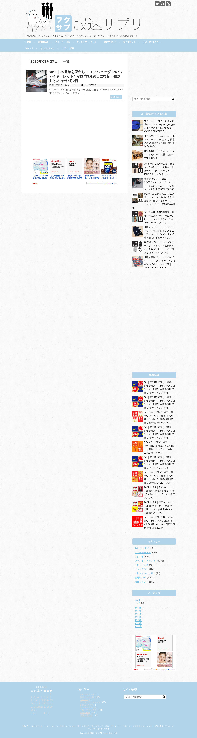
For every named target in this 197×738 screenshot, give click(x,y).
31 (35, 710)
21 (48, 703)
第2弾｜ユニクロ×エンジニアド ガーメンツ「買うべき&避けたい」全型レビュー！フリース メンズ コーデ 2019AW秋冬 (153, 201)
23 (32, 707)
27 (45, 707)
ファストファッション (87, 42)
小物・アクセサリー (152, 42)
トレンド (29, 48)
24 (35, 707)
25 (38, 707)
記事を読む (116, 97)
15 (51, 700)
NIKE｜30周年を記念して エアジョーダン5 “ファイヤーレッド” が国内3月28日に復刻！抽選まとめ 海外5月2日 (86, 76)
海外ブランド (129, 42)
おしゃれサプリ (47, 48)
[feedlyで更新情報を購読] (162, 3)
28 (48, 707)
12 (42, 700)
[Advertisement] (50, 131)
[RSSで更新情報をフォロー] (168, 3)
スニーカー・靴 (62, 42)
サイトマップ (146, 726)
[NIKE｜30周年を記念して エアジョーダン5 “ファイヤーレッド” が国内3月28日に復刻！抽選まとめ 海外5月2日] (36, 81)
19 (42, 703)
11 (38, 700)
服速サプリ (94, 733)
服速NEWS (43, 42)
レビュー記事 (68, 48)
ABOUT (158, 726)
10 (35, 700)
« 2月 (33, 713)
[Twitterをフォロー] (157, 3)
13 (45, 700)
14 (48, 700)
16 (32, 703)
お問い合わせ (103, 729)
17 (35, 703)
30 (32, 710)
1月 (139, 603)
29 (51, 707)
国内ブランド (110, 42)
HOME (28, 42)
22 (51, 703)
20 (45, 703)
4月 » (46, 713)
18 (38, 703)
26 (42, 707)
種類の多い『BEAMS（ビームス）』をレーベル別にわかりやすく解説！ (159, 154)
